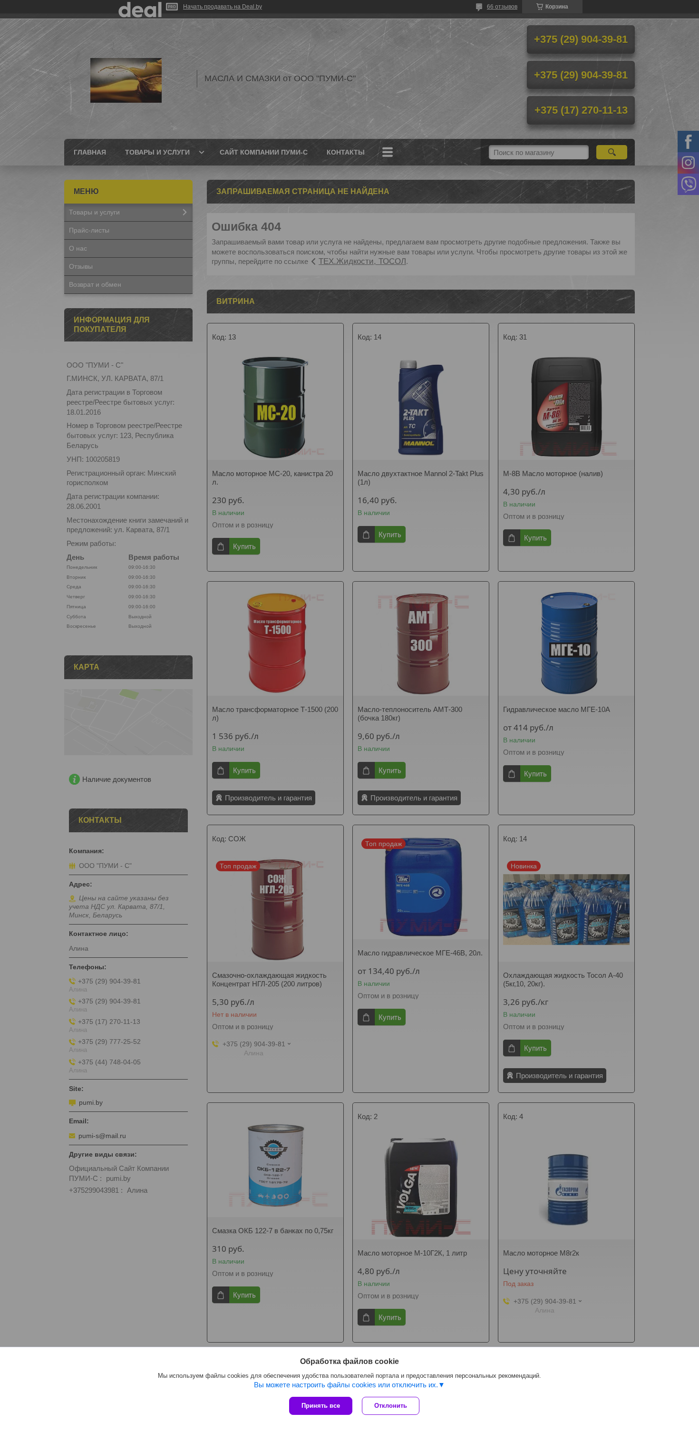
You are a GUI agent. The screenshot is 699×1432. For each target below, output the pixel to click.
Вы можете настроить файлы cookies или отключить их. (346, 1385)
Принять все (320, 1405)
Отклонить (390, 1405)
